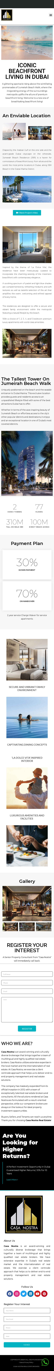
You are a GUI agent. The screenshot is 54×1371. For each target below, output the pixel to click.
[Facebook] (10, 1294)
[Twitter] (23, 1294)
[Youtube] (37, 1294)
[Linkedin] (30, 1294)
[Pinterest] (44, 1294)
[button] (51, 15)
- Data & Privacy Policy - (26, 1362)
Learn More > (12, 1179)
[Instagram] (17, 1294)
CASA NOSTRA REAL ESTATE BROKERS (26, 1366)
